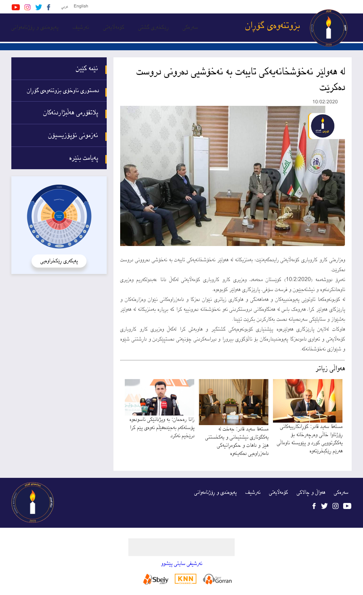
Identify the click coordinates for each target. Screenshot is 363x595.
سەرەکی (190, 27)
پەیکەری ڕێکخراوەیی (59, 261)
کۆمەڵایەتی (113, 27)
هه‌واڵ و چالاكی (311, 492)
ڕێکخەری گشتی (153, 27)
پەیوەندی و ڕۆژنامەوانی (34, 27)
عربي (64, 7)
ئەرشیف (81, 27)
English (81, 7)
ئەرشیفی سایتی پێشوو (181, 564)
